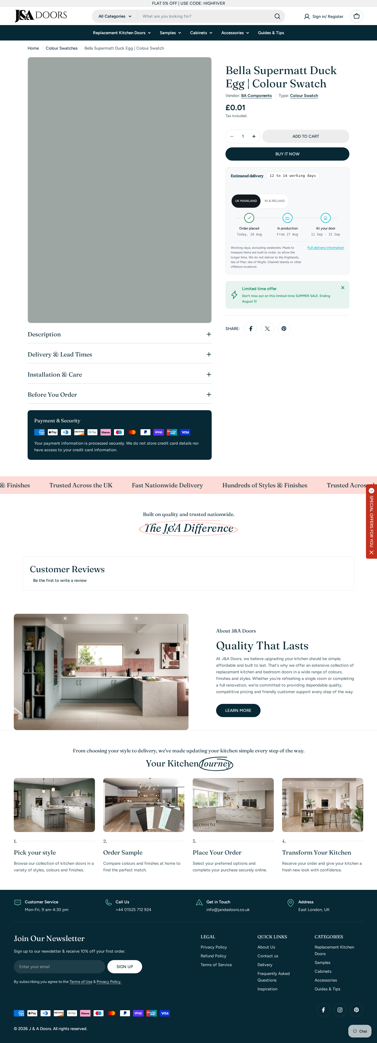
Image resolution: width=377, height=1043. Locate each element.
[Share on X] (267, 328)
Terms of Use (81, 981)
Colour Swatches (62, 48)
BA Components (256, 95)
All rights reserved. (70, 1028)
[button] (371, 521)
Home (33, 48)
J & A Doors (40, 1028)
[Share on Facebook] (250, 328)
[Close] (343, 287)
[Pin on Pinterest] (284, 328)
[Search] (277, 16)
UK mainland (246, 201)
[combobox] (188, 16)
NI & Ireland (275, 201)
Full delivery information (325, 248)
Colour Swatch (304, 95)
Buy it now (287, 154)
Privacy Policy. (109, 981)
